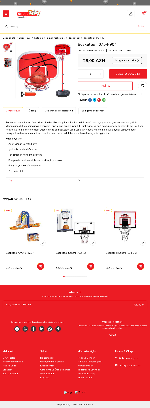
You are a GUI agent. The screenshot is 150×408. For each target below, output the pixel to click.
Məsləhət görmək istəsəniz (124, 94)
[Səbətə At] (40, 266)
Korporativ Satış (86, 373)
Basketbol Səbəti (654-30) (121, 252)
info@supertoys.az (130, 365)
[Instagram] (17, 329)
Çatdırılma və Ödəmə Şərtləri (55, 369)
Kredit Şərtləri (47, 365)
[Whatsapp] (50, 329)
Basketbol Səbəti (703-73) (71, 252)
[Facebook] (33, 329)
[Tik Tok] (58, 329)
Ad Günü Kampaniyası (90, 361)
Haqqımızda (47, 357)
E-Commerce (86, 404)
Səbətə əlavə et (128, 73)
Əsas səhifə (9, 37)
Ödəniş (32, 110)
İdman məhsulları (55, 37)
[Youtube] (25, 329)
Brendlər (7, 369)
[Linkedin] (41, 329)
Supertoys (25, 37)
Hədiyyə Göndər (86, 357)
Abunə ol (139, 304)
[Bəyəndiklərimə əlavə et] (43, 243)
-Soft (75, 404)
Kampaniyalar (85, 365)
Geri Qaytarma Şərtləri (52, 361)
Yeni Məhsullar (10, 373)
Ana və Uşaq (9, 365)
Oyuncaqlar (9, 357)
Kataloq (38, 37)
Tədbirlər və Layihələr (89, 369)
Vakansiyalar (47, 373)
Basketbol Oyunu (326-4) (20, 252)
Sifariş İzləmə (85, 377)
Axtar (140, 26)
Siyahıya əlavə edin (91, 94)
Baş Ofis (44, 377)
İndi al (105, 85)
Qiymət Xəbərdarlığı (128, 60)
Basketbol (74, 37)
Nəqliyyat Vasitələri (13, 361)
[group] (44, 70)
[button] (64, 276)
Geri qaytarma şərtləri (92, 110)
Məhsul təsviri (13, 110)
